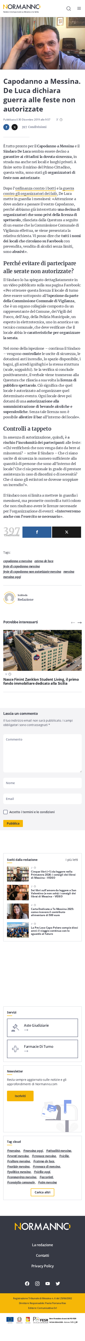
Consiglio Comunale (22, 1182)
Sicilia (65, 1156)
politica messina (20, 1172)
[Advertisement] (42, 975)
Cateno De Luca (43, 561)
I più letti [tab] (72, 860)
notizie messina (19, 1167)
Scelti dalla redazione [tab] (22, 860)
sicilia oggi (43, 1172)
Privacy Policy (42, 1266)
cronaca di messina (47, 1167)
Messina (68, 572)
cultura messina (19, 1161)
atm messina (48, 1182)
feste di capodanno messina (21, 566)
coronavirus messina (22, 1177)
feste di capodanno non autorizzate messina (32, 572)
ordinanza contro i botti (35, 188)
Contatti (42, 1255)
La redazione (42, 1244)
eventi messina (19, 1156)
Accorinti (47, 1177)
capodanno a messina (17, 561)
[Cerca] (68, 8)
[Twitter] (66, 532)
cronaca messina (45, 1156)
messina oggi (12, 577)
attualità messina (59, 1151)
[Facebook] (36, 532)
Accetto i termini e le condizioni (32, 812)
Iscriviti (20, 1096)
